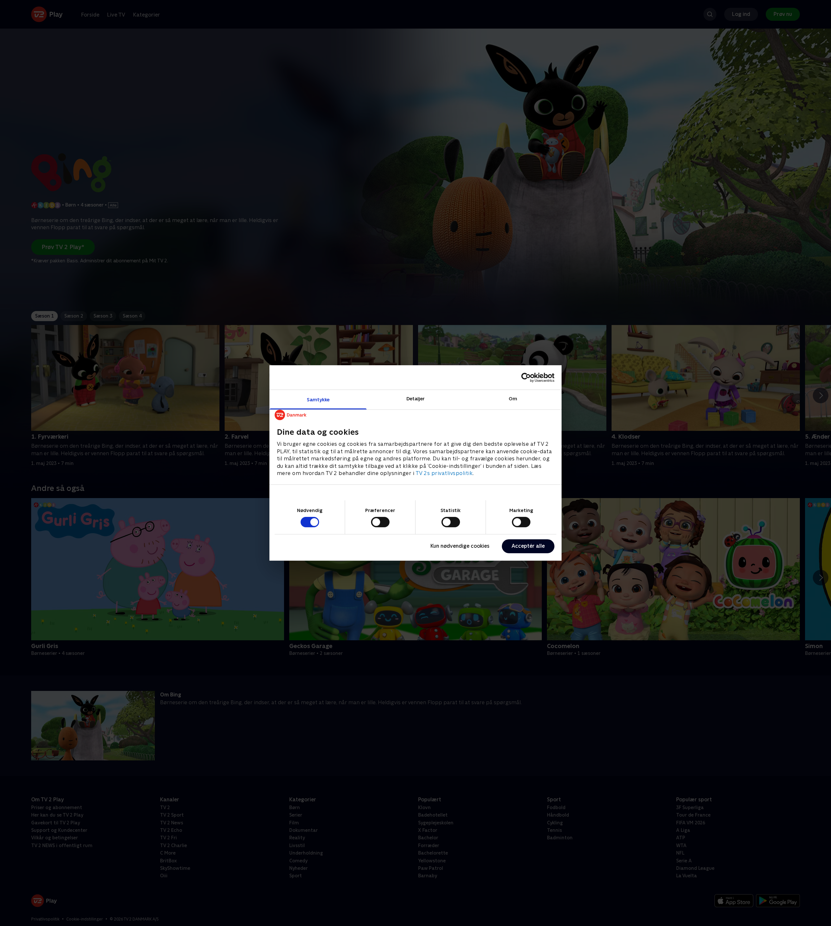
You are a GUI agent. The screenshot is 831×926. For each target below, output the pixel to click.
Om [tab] (513, 398)
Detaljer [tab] (415, 398)
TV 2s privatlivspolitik (444, 473)
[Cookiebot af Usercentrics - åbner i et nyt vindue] (526, 377)
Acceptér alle (528, 546)
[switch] (380, 522)
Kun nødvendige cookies (460, 546)
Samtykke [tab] (318, 399)
